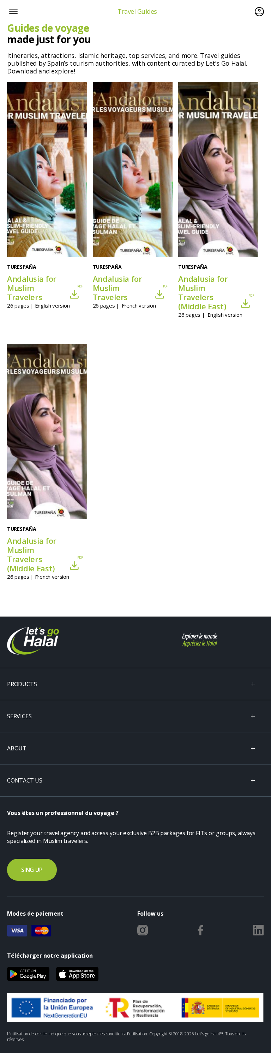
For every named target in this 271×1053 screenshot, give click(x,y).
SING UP (32, 870)
